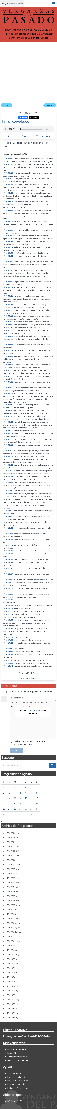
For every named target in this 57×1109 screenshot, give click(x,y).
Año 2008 (13, 914)
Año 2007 (13, 918)
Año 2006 (13, 923)
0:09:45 (9, 457)
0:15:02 (9, 594)
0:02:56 (9, 253)
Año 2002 (13, 941)
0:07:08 (9, 382)
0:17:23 (9, 643)
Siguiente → (49, 105)
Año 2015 (13, 882)
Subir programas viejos (17, 1056)
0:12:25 (9, 540)
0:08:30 (9, 422)
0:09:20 (9, 445)
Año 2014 (13, 887)
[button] (53, 3)
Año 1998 (13, 959)
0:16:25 (9, 620)
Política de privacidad (17, 1077)
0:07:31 (9, 393)
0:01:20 (9, 202)
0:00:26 (9, 173)
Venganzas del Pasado (12, 3)
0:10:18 (9, 477)
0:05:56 (9, 345)
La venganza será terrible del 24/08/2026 (26, 1036)
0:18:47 (9, 666)
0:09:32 (9, 451)
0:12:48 (9, 551)
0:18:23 (9, 660)
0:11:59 (9, 528)
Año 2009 (13, 909)
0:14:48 (9, 588)
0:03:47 (9, 282)
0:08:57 (9, 434)
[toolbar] (33, 702)
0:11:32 (9, 517)
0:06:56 (9, 376)
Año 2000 (13, 950)
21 (31, 803)
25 (15, 808)
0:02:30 (9, 242)
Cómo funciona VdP (16, 1084)
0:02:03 (9, 230)
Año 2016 (13, 878)
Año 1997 (12, 963)
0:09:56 (9, 465)
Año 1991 (12, 990)
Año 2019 (13, 864)
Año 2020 (13, 860)
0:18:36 (9, 663)
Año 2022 (13, 851)
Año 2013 (13, 891)
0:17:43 (9, 649)
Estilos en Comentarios (17, 1088)
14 (31, 798)
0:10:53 (9, 494)
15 (37, 798)
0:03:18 (9, 262)
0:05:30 (9, 330)
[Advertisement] (28, 72)
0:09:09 (9, 439)
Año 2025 (13, 837)
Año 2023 (13, 846)
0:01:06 (9, 193)
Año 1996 (12, 968)
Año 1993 (13, 981)
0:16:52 (9, 637)
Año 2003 (13, 936)
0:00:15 (9, 165)
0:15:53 (9, 612)
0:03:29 (9, 270)
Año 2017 (13, 873)
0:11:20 (9, 511)
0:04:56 (9, 316)
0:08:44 (9, 431)
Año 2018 (13, 869)
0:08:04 (9, 411)
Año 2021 (13, 855)
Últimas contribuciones (17, 1060)
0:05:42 (9, 336)
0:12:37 (9, 545)
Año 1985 (12, 1017)
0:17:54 (9, 652)
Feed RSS (11, 1053)
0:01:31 (9, 210)
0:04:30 (9, 305)
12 (20, 798)
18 (15, 803)
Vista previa (25, 706)
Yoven (35, 673)
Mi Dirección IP (14, 1101)
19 (20, 803)
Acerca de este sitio (16, 1073)
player (26, 136)
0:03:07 (9, 256)
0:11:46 (9, 522)
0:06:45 (9, 371)
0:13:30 (9, 563)
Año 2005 (14, 927)
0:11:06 (9, 500)
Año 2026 (13, 833)
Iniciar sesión (36, 710)
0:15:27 (9, 606)
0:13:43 (9, 568)
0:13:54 (9, 574)
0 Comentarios (30, 677)
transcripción (44, 136)
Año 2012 (13, 896)
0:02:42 (9, 247)
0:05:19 (9, 325)
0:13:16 (9, 560)
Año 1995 (13, 972)
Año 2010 (13, 905)
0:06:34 (9, 365)
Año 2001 (13, 945)
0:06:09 (9, 351)
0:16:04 (9, 614)
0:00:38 (9, 179)
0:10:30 (9, 482)
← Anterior (6, 105)
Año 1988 (12, 1004)
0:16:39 (9, 629)
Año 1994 (13, 977)
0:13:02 (9, 554)
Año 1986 (12, 1013)
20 (26, 803)
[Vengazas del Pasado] (28, 22)
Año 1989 (13, 999)
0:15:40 (9, 609)
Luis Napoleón (15, 121)
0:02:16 (9, 236)
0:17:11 (9, 640)
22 (37, 803)
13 (26, 798)
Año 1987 (12, 1008)
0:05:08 (9, 322)
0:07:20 (9, 388)
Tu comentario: (16, 697)
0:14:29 (9, 583)
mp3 (12, 136)
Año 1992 (12, 986)
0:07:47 (9, 405)
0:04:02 (9, 288)
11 (15, 798)
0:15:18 (9, 600)
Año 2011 (13, 900)
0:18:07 (9, 655)
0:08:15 (9, 416)
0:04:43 (9, 310)
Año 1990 (12, 995)
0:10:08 (9, 471)
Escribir (14, 706)
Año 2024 (13, 842)
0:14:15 (9, 580)
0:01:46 (9, 222)
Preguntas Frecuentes (17, 1080)
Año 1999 (13, 954)
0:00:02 (9, 159)
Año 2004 (14, 932)
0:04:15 (9, 296)
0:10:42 (9, 491)
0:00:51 (9, 185)
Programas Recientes (17, 1049)
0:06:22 (9, 356)
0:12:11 (9, 534)
